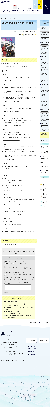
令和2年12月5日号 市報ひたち (44, 58)
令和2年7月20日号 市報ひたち (45, 105)
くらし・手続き (4, 11)
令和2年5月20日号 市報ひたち (45, 125)
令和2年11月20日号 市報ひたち (45, 63)
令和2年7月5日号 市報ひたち (45, 110)
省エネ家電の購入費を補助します (45, 189)
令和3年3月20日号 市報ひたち (45, 29)
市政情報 (38, 11)
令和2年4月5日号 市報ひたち (45, 140)
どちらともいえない (19, 263)
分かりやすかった (10, 268)
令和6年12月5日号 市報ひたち (45, 152)
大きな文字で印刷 (29, 34)
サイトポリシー (32, 346)
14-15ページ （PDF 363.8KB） (12, 190)
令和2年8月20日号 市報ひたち (45, 96)
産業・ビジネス (33, 11)
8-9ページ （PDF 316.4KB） (11, 140)
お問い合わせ (32, 340)
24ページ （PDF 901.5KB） (11, 235)
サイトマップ (32, 351)
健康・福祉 (14, 11)
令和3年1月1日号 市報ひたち (45, 53)
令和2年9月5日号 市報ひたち (45, 91)
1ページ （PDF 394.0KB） (10, 80)
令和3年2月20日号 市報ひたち (45, 38)
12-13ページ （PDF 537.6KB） (12, 171)
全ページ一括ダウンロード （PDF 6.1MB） (14, 66)
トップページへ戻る (44, 322)
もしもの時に (40, 4)
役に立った (9, 263)
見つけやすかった (10, 274)
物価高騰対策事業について (45, 184)
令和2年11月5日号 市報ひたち (44, 69)
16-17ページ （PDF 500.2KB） (12, 204)
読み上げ (20, 8)
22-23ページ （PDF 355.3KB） (12, 224)
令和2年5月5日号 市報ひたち (45, 130)
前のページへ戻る (33, 322)
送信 (6, 292)
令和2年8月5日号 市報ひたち (45, 100)
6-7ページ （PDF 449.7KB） (11, 125)
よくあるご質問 (44, 340)
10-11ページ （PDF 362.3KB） (12, 159)
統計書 (42, 162)
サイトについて (32, 354)
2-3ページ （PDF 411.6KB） (11, 101)
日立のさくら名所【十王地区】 (44, 171)
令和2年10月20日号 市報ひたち (45, 75)
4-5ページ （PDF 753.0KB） (11, 111)
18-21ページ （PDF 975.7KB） (12, 214)
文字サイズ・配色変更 (27, 8)
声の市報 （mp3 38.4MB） (10, 244)
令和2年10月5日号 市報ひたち (44, 80)
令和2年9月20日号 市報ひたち (45, 86)
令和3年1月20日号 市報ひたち (44, 48)
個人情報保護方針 (33, 348)
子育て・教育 (9, 11)
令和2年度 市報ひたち (44, 23)
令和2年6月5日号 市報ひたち (45, 120)
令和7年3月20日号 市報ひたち (44, 158)
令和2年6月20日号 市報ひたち (45, 115)
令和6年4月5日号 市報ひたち (44, 166)
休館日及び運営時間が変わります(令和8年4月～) (45, 196)
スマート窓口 (35, 4)
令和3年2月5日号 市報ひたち (45, 43)
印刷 (20, 34)
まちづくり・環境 (19, 11)
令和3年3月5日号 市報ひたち (45, 33)
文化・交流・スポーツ (26, 11)
